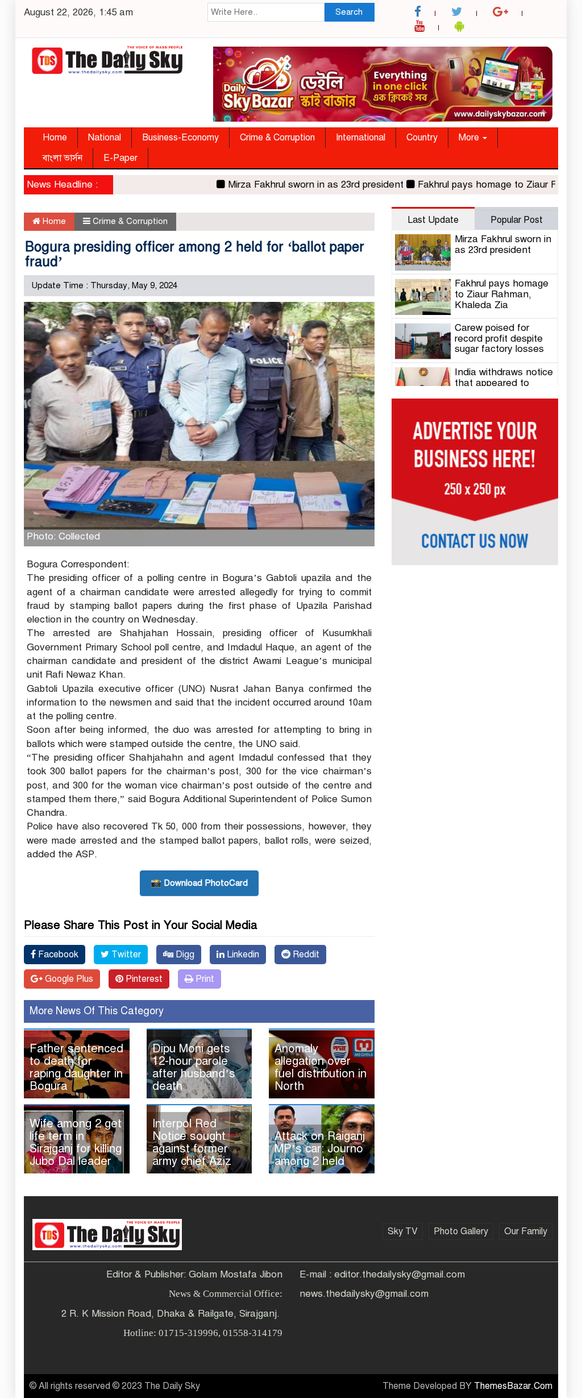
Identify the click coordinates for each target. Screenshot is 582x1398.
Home (55, 137)
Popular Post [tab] (516, 220)
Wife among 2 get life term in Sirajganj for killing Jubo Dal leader (76, 1142)
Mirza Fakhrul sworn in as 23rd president (295, 184)
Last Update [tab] (433, 220)
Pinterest (143, 979)
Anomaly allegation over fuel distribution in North (321, 1067)
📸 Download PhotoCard (199, 883)
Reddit (304, 954)
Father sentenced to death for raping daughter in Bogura (76, 1067)
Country (422, 137)
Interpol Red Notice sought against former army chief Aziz (191, 1142)
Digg (183, 954)
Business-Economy (180, 137)
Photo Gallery (461, 1231)
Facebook (57, 954)
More (470, 137)
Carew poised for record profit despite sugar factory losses (499, 338)
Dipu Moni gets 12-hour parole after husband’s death (193, 1067)
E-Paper (120, 158)
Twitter (125, 954)
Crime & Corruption (277, 137)
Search (349, 12)
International (360, 137)
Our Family (525, 1231)
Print (203, 979)
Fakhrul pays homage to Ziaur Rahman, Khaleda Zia (501, 293)
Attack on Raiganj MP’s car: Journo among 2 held (320, 1148)
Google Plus (68, 979)
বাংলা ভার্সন (62, 158)
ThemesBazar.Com (513, 1386)
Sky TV (403, 1231)
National (104, 137)
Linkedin (242, 954)
